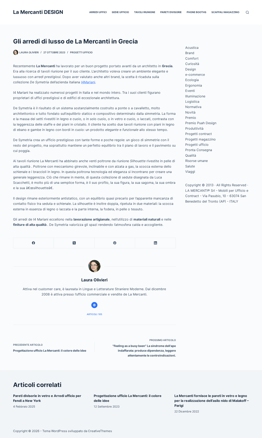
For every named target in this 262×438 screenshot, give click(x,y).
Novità (190, 112)
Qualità (190, 155)
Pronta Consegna (198, 150)
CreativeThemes (100, 431)
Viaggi (190, 171)
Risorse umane (196, 161)
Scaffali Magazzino (225, 12)
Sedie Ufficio (120, 12)
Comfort (192, 58)
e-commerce (195, 74)
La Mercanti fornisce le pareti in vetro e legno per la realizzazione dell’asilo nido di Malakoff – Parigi (211, 401)
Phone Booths (196, 12)
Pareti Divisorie (171, 12)
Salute (190, 166)
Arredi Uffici (98, 12)
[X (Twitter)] (74, 243)
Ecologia (192, 80)
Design (190, 69)
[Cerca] (247, 12)
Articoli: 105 (94, 314)
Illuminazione (195, 96)
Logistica (192, 101)
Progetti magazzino (200, 139)
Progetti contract (198, 134)
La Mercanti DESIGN (38, 12)
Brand (189, 53)
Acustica (192, 48)
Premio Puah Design (200, 123)
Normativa (193, 107)
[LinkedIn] (155, 243)
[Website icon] (94, 305)
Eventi (190, 91)
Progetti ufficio (81, 52)
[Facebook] (33, 243)
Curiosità (192, 64)
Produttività (194, 128)
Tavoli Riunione (144, 12)
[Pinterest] (115, 243)
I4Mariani (88, 82)
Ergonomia (193, 85)
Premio (190, 118)
